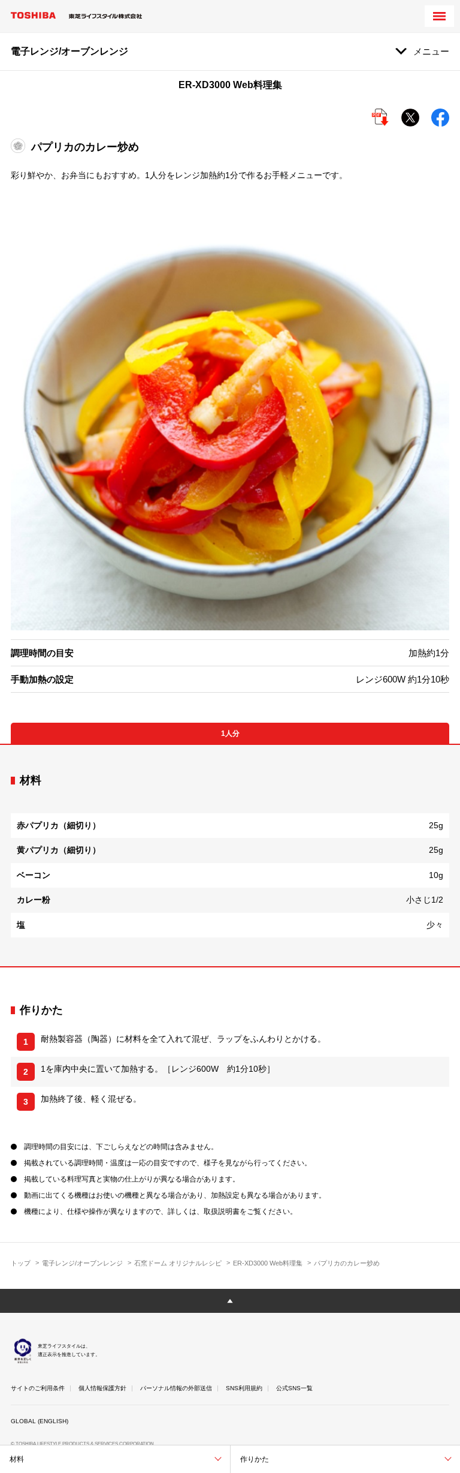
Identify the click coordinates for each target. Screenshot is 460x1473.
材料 (17, 1459)
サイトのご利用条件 (38, 1388)
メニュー (431, 51)
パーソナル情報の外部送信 (176, 1388)
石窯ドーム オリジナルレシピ (178, 1263)
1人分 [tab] (230, 733)
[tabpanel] (230, 855)
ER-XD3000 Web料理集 (267, 1263)
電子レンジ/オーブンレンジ (82, 1263)
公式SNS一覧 (294, 1388)
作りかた (254, 1459)
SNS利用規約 (244, 1388)
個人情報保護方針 (102, 1388)
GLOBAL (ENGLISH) (39, 1421)
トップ (21, 1263)
